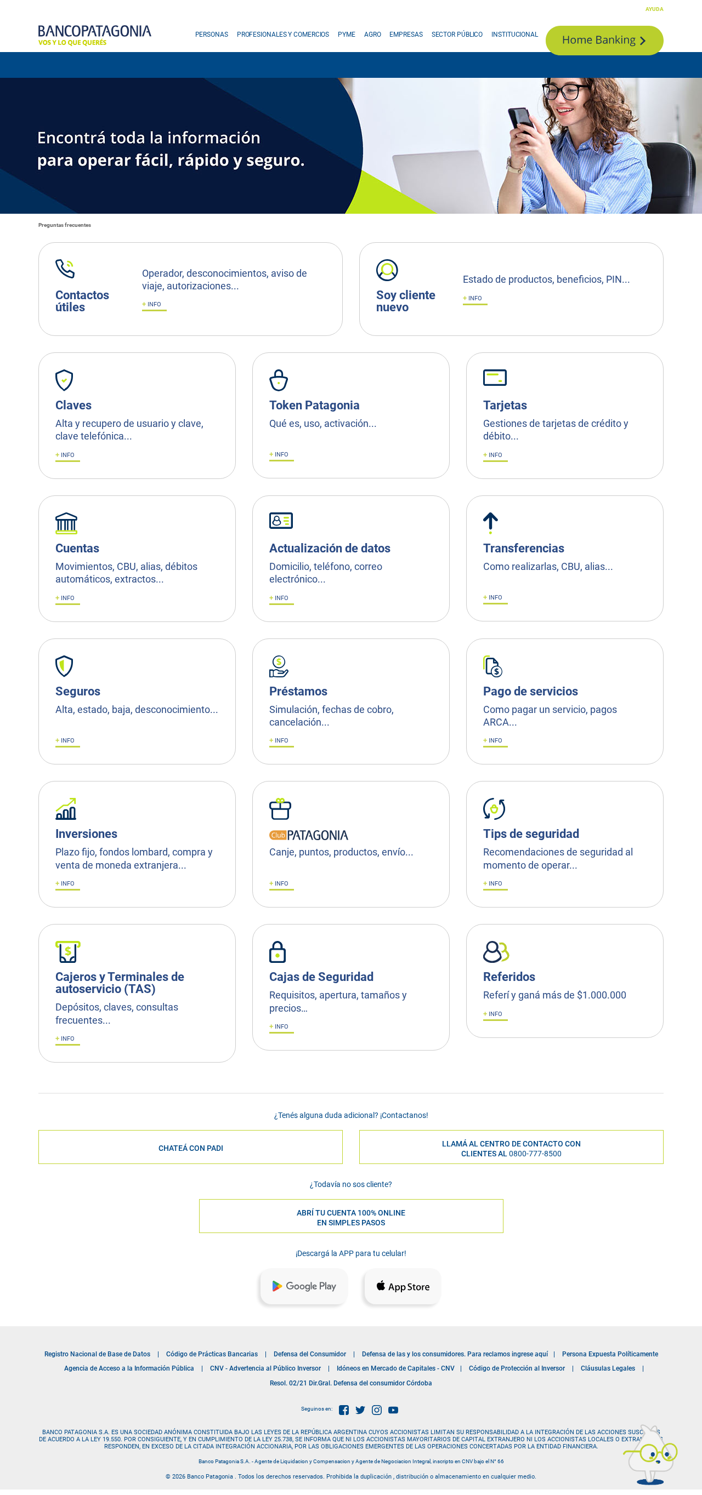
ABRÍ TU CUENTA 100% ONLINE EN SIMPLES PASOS (351, 1217)
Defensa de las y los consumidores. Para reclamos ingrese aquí (455, 1354)
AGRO (372, 34)
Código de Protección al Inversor (517, 1368)
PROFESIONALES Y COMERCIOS (283, 34)
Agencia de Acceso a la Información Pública (129, 1368)
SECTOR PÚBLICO (457, 34)
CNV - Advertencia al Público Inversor (265, 1368)
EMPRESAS (405, 34)
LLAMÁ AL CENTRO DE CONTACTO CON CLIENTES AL (511, 1148)
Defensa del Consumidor (310, 1354)
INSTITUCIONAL (514, 34)
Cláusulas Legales (608, 1368)
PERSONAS (211, 34)
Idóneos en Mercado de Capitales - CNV (396, 1368)
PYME (346, 34)
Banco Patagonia (94, 35)
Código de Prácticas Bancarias (212, 1354)
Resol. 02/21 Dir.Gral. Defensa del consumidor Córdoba (351, 1383)
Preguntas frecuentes (64, 225)
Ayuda (655, 9)
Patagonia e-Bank (605, 40)
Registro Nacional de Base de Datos (97, 1354)
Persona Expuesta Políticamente (610, 1354)
